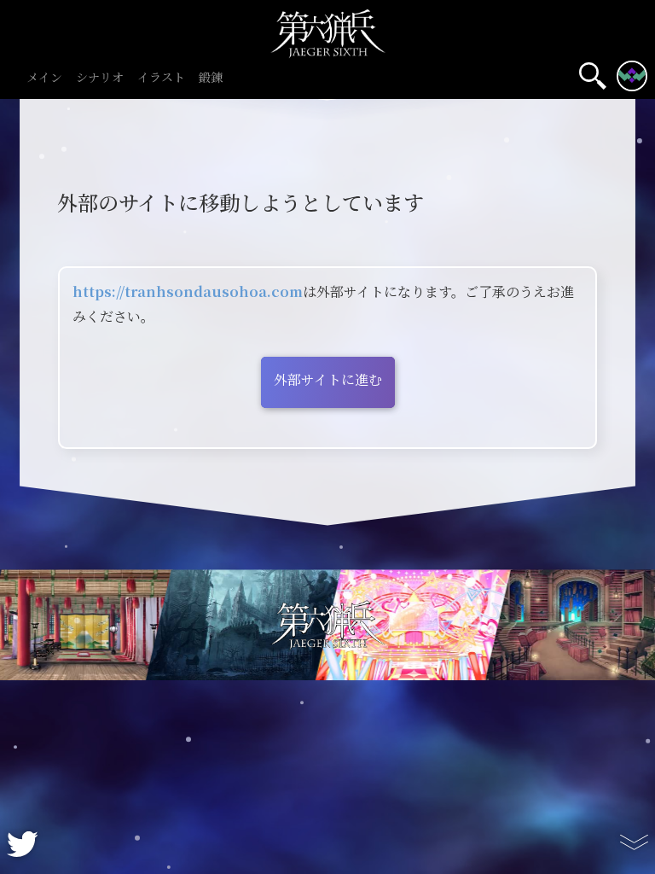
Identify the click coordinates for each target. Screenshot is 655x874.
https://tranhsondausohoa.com (187, 292)
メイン (44, 78)
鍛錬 (211, 78)
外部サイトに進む (328, 380)
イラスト (161, 78)
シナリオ (100, 78)
